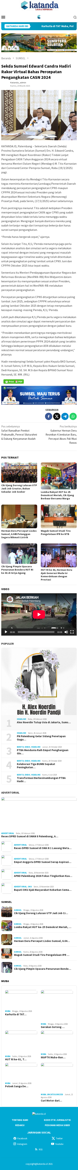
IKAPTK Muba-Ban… (53, 1057)
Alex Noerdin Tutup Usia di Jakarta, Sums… (44, 722)
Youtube (59, 1144)
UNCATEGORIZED (55, 1094)
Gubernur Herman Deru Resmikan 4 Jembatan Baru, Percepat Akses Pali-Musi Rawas (61, 434)
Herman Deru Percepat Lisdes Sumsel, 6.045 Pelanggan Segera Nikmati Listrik (19, 534)
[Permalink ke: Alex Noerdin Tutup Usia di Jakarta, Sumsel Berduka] (39, 681)
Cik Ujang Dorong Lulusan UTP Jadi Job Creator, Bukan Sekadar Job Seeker (19, 488)
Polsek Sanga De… (16, 1086)
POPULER (7, 643)
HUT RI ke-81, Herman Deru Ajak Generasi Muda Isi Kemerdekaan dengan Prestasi (56, 574)
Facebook (22, 1138)
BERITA (20, 747)
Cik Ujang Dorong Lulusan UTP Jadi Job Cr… (41, 913)
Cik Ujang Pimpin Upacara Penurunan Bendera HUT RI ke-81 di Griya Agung (17, 570)
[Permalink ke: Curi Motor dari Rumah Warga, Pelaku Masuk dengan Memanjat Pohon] (57, 1077)
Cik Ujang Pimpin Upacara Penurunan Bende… (42, 968)
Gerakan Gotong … (53, 1027)
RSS (40, 1149)
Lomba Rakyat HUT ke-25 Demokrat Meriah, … (42, 927)
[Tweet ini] (56, 416)
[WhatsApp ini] (73, 416)
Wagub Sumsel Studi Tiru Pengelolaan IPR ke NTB (56, 532)
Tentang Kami (20, 1120)
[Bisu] (66, 632)
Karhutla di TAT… (15, 1014)
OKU (30, 886)
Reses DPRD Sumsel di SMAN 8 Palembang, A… (29, 836)
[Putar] (6, 632)
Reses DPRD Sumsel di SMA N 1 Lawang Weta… (42, 848)
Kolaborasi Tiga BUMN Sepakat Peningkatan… (36, 765)
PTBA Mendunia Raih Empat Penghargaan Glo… (42, 752)
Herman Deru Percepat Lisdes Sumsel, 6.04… (42, 941)
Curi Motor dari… (51, 1100)
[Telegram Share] (65, 416)
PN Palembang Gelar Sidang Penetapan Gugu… (41, 738)
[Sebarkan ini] (48, 416)
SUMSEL (18, 910)
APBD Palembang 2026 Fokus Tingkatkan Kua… (43, 876)
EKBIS (27, 747)
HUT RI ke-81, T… (15, 1059)
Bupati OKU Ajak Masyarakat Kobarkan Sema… (42, 890)
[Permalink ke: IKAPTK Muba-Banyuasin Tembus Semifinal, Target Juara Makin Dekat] (57, 1041)
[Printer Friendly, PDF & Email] (13, 381)
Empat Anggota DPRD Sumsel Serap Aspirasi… (42, 862)
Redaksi (19, 1125)
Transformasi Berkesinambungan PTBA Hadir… (41, 779)
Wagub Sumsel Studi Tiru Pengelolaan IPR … (41, 955)
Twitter (59, 1138)
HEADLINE (21, 719)
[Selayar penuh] (72, 632)
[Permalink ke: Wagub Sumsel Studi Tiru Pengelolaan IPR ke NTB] (59, 516)
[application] (39, 614)
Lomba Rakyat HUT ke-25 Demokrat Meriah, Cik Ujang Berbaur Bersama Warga (57, 495)
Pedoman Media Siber (57, 1125)
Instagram (22, 1144)
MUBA (7, 1011)
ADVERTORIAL (10, 792)
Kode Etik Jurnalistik (57, 1120)
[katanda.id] (39, 16)
